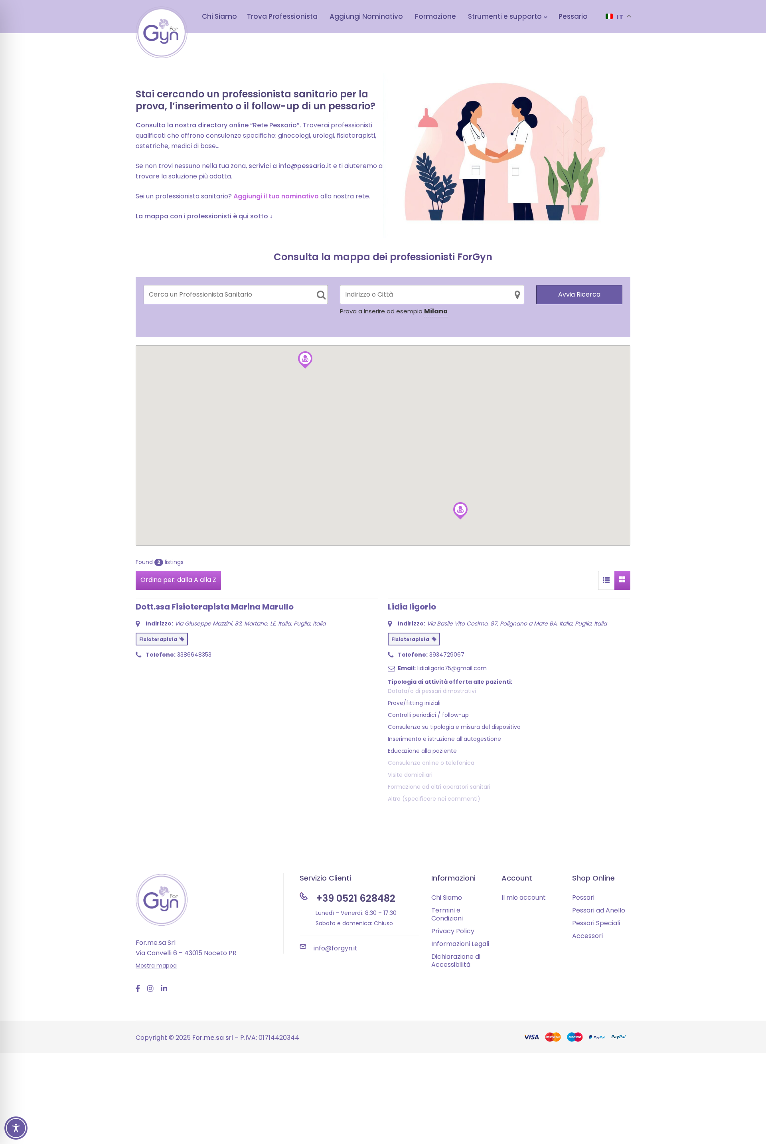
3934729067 (446, 655)
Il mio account (523, 897)
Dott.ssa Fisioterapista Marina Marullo (215, 606)
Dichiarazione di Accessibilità (455, 960)
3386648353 (194, 655)
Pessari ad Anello (598, 910)
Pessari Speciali (596, 923)
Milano (436, 311)
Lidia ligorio (412, 606)
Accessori (587, 935)
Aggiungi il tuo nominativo (276, 196)
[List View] (606, 580)
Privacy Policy (452, 931)
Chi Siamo (446, 897)
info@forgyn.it (335, 948)
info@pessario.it (305, 165)
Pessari (583, 897)
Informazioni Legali (460, 943)
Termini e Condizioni (447, 914)
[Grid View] (622, 580)
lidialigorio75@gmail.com (452, 668)
